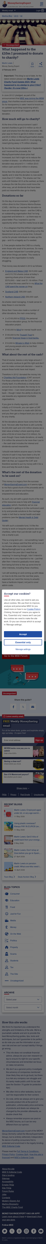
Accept (23, 634)
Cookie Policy (33, 609)
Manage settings (23, 649)
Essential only (23, 642)
